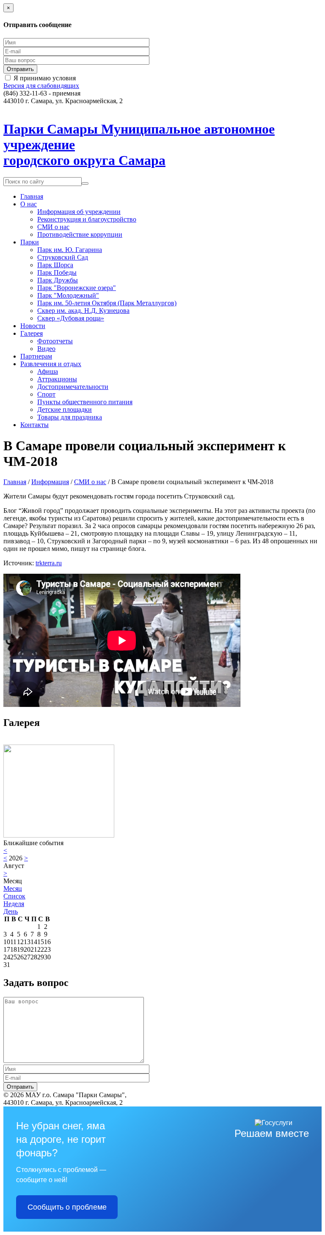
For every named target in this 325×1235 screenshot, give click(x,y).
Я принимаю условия (45, 78)
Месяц (12, 888)
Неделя (13, 903)
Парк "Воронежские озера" (76, 287)
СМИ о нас (53, 226)
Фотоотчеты (55, 341)
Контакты (34, 424)
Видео (46, 348)
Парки (29, 242)
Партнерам (36, 356)
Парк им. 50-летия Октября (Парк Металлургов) (106, 303)
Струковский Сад (62, 257)
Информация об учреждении (79, 211)
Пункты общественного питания (84, 401)
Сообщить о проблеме (67, 1207)
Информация (50, 481)
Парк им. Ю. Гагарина (69, 249)
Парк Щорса (55, 264)
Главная (31, 196)
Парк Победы (57, 272)
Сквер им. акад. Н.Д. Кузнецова (83, 310)
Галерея (31, 333)
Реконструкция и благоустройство (86, 219)
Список (14, 896)
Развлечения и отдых (50, 363)
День (10, 911)
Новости (32, 325)
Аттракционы (57, 379)
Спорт (46, 394)
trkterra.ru (49, 563)
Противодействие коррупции (79, 234)
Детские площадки (64, 409)
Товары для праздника (69, 417)
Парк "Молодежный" (68, 295)
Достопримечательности (72, 386)
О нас (28, 204)
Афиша (47, 371)
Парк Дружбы (57, 280)
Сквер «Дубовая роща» (70, 318)
